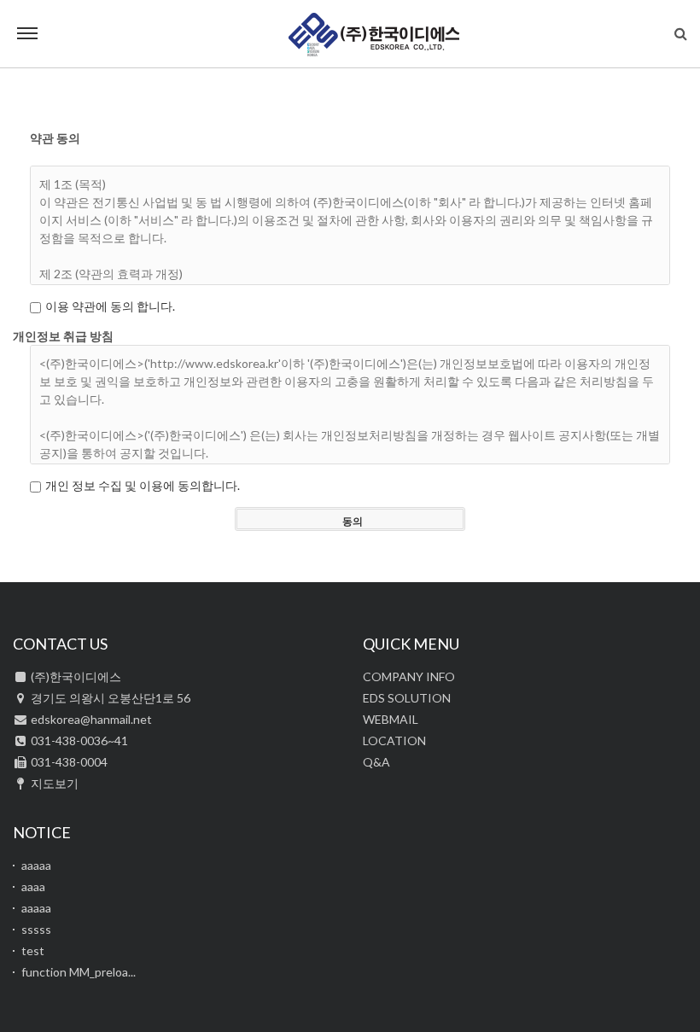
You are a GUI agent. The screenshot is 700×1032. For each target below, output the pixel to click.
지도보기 (55, 783)
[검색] (680, 33)
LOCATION (394, 740)
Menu (27, 34)
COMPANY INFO (409, 676)
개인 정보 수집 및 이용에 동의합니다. (142, 485)
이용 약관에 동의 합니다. (110, 306)
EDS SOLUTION (407, 698)
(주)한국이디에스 (374, 34)
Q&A (376, 762)
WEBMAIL (390, 719)
